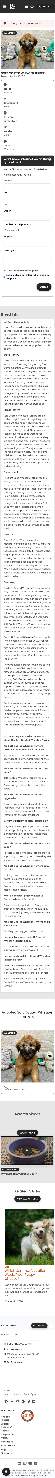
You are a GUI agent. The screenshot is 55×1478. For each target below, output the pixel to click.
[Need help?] (6, 1472)
